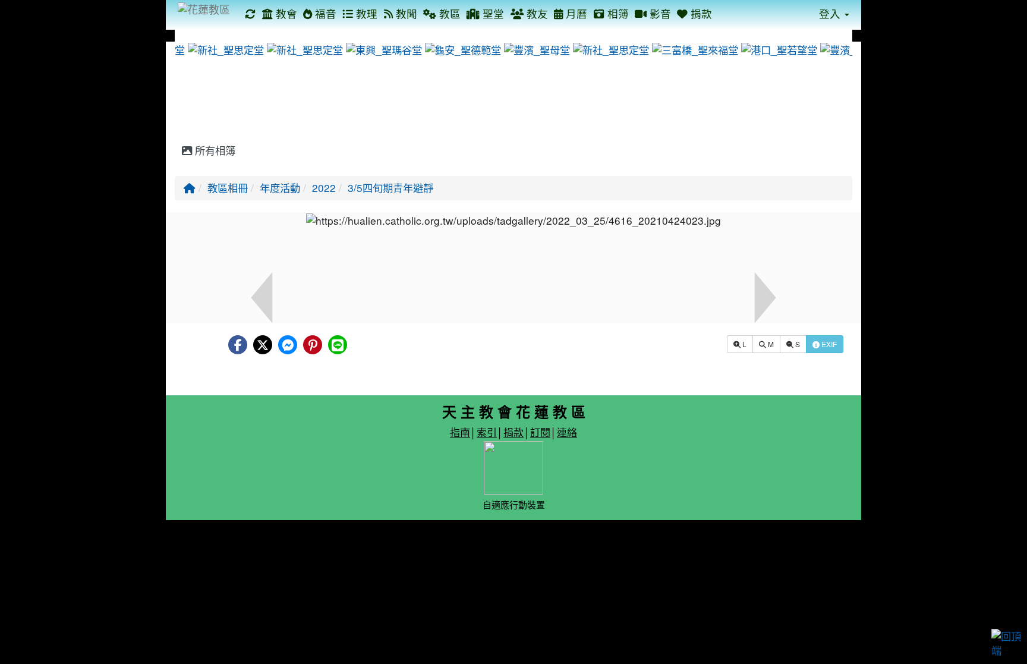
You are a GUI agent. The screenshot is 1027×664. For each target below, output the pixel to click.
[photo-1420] (382, 48)
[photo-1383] (851, 48)
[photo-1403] (461, 48)
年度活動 (280, 187)
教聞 (405, 13)
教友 (536, 13)
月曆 (575, 13)
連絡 (567, 431)
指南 (460, 431)
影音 (659, 13)
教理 (365, 13)
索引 (487, 431)
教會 (285, 13)
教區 (448, 13)
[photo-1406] (224, 48)
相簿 (616, 13)
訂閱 (540, 431)
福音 (324, 13)
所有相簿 (213, 150)
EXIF (828, 344)
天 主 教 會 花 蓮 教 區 (513, 411)
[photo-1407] (303, 48)
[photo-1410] (777, 48)
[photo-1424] (693, 48)
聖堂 (492, 13)
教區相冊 (227, 187)
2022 (324, 187)
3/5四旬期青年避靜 (390, 187)
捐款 (700, 13)
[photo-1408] (609, 48)
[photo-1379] (535, 48)
